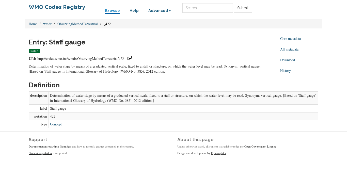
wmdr (47, 23)
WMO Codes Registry (57, 7)
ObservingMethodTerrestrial (77, 23)
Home (33, 23)
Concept (56, 124)
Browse (112, 10)
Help (134, 10)
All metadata (289, 49)
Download (287, 59)
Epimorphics (218, 153)
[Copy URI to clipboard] (130, 58)
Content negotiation (40, 153)
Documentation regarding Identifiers (50, 146)
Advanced (158, 10)
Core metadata (290, 38)
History (285, 70)
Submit (243, 8)
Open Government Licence (260, 146)
